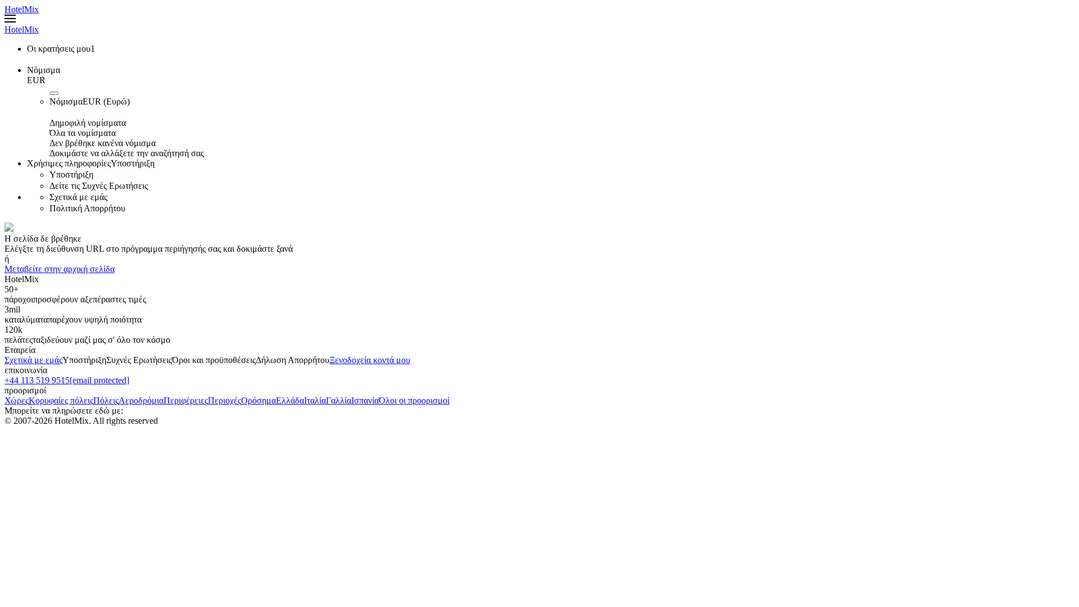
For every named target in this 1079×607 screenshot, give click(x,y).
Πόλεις (106, 400)
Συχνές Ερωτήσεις (139, 360)
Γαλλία (338, 400)
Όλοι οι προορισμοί (414, 400)
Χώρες (16, 400)
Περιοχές (224, 400)
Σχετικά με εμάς (33, 360)
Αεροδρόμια (141, 400)
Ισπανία (365, 400)
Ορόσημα (258, 400)
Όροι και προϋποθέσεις (214, 360)
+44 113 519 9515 (37, 380)
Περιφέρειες (186, 400)
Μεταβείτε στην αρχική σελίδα (59, 269)
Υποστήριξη (84, 360)
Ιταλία (315, 400)
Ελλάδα (290, 400)
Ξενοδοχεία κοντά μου (369, 360)
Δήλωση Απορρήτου (292, 360)
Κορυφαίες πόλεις (61, 400)
